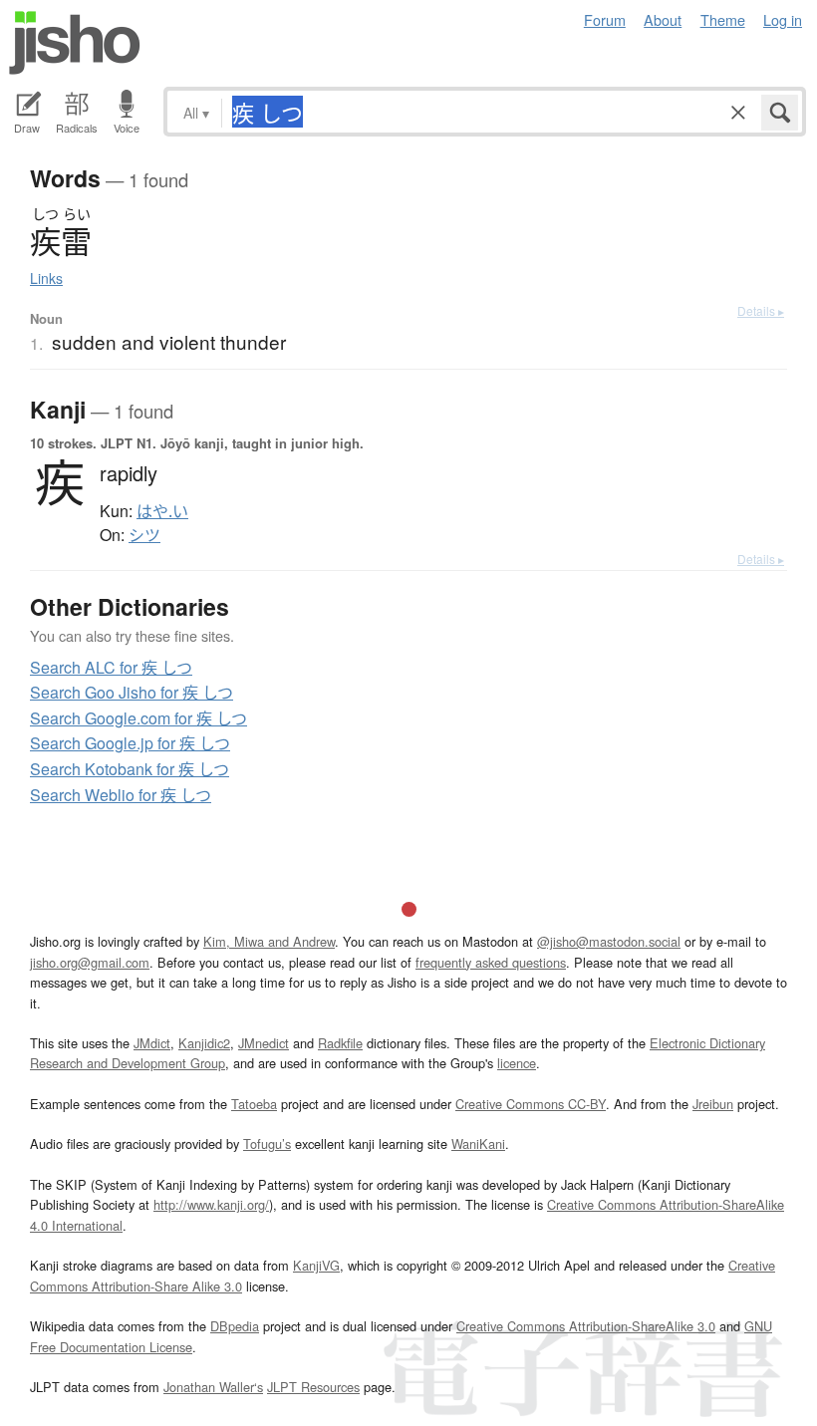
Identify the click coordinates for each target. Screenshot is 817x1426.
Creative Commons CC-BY (530, 1103)
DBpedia (234, 1325)
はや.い (162, 511)
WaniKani (478, 1143)
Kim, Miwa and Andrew (269, 941)
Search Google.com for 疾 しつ (138, 718)
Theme (722, 19)
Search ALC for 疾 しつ (111, 667)
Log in (782, 19)
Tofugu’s (267, 1143)
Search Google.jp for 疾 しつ (130, 742)
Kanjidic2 (204, 1042)
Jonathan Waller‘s (213, 1386)
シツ (144, 535)
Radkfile (340, 1042)
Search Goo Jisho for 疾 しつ (131, 692)
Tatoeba (254, 1103)
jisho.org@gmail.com (89, 962)
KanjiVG (316, 1265)
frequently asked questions (490, 962)
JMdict (152, 1042)
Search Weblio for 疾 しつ (120, 794)
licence (516, 1062)
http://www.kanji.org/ (211, 1204)
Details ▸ (760, 310)
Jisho (74, 43)
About (662, 19)
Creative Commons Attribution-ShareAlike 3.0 (585, 1325)
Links (46, 278)
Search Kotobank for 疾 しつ (129, 768)
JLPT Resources (313, 1386)
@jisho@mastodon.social (609, 941)
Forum (605, 19)
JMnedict (263, 1042)
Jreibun (712, 1103)
